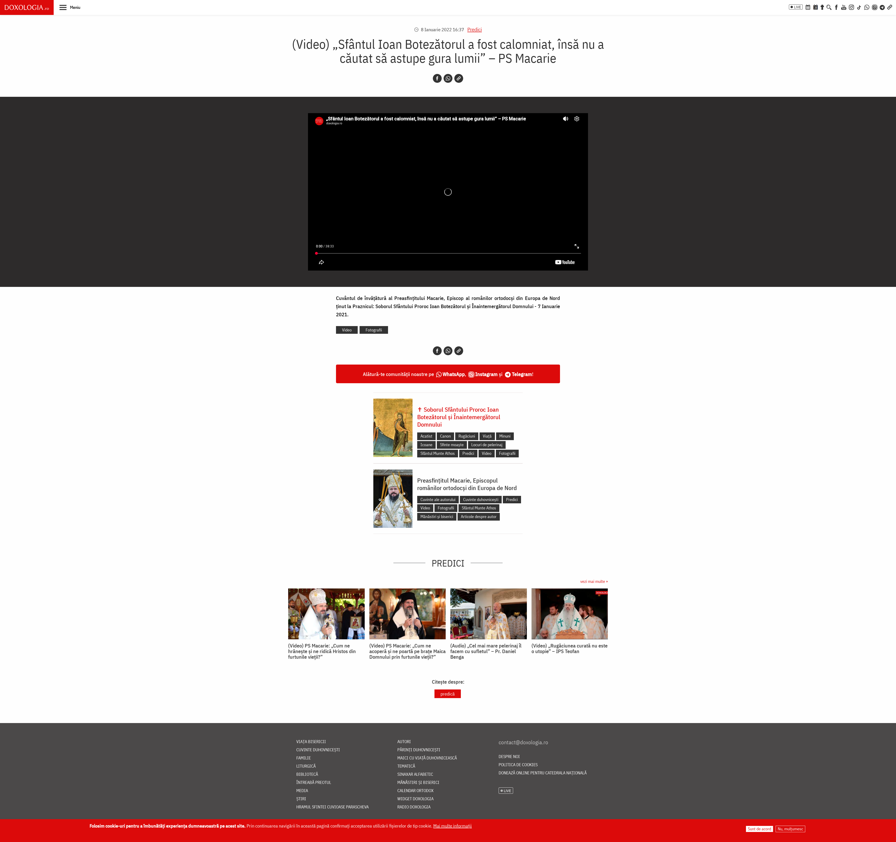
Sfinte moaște (452, 444)
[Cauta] (829, 6)
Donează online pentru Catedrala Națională (543, 773)
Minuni (505, 436)
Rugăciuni (466, 436)
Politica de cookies (518, 764)
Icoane (426, 444)
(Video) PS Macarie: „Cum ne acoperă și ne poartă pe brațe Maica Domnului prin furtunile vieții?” (407, 651)
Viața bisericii (311, 741)
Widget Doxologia (415, 799)
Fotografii (374, 330)
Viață (487, 436)
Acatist (426, 436)
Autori (404, 741)
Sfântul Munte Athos (437, 453)
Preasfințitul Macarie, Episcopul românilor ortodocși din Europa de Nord (467, 484)
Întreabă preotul (313, 782)
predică (448, 694)
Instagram (486, 374)
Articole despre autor (479, 516)
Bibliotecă (307, 774)
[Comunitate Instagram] (874, 6)
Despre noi (509, 756)
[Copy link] (458, 78)
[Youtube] (843, 6)
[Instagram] (851, 6)
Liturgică (306, 766)
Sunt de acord (759, 829)
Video (347, 330)
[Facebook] (836, 6)
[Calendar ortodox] (808, 6)
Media (302, 790)
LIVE (797, 7)
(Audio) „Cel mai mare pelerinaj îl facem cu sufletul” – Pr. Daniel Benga (486, 651)
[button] (70, 7)
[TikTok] (859, 6)
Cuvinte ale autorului (437, 499)
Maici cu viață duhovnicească (427, 758)
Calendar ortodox (415, 790)
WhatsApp (454, 374)
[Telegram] (882, 6)
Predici (474, 29)
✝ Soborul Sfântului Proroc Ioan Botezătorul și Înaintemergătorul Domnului (458, 417)
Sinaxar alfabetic (415, 774)
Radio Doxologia (413, 807)
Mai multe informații (452, 826)
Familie (303, 758)
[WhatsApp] (867, 6)
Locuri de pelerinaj (486, 444)
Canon (445, 436)
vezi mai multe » (594, 581)
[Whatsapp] (448, 78)
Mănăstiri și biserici (436, 516)
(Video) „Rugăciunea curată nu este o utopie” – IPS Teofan (570, 648)
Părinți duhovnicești (418, 750)
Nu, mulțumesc (790, 829)
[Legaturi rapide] (889, 6)
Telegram (522, 374)
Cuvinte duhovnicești (480, 499)
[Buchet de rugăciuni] (822, 6)
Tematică (406, 766)
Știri (301, 799)
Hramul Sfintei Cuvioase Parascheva (332, 807)
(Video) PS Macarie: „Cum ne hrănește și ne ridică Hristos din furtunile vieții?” (322, 651)
